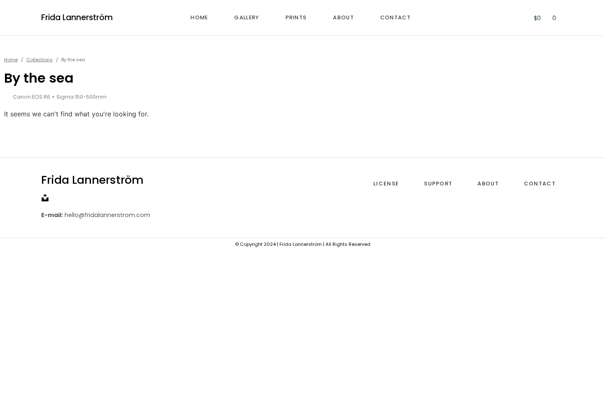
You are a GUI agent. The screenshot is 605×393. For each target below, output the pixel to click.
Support (438, 183)
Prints (296, 17)
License (386, 183)
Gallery (246, 17)
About (343, 17)
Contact (395, 17)
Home (199, 17)
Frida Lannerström (77, 17)
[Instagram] (58, 198)
